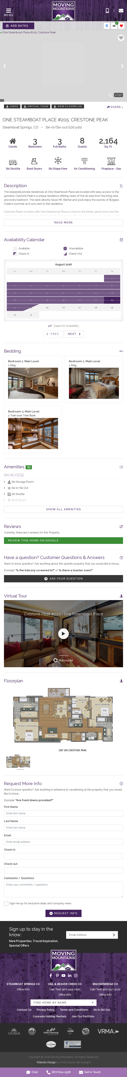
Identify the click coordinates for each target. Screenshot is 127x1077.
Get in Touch (92, 1072)
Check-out (11, 863)
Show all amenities (63, 509)
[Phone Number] (107, 10)
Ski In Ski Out (101, 1009)
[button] (4, 66)
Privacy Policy (46, 1009)
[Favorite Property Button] (121, 37)
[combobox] (63, 1003)
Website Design (46, 1062)
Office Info (23, 989)
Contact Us (24, 1009)
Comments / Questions (19, 878)
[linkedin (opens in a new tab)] (69, 975)
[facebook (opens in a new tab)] (51, 975)
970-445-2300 (71, 989)
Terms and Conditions (74, 1009)
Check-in (9, 849)
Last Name (11, 821)
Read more (63, 222)
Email (7, 835)
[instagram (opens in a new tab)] (75, 975)
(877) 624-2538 (60, 1072)
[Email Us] (121, 10)
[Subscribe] (114, 935)
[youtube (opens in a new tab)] (63, 975)
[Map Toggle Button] (107, 26)
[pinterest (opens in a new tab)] (57, 975)
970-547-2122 (111, 989)
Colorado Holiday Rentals (49, 1016)
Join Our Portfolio (83, 1016)
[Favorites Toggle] (121, 26)
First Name (11, 806)
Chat (34, 1072)
